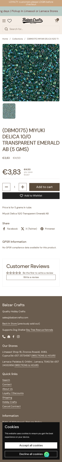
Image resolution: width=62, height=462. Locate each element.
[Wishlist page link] (9, 21)
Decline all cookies (31, 454)
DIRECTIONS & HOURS (26, 365)
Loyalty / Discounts (13, 393)
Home (5, 38)
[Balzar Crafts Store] (32, 21)
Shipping (7, 397)
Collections (17, 38)
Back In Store (9, 323)
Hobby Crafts (9, 402)
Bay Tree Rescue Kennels (39, 329)
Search (6, 380)
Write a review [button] (31, 277)
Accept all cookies (31, 445)
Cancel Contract (11, 406)
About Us (7, 388)
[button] (56, 21)
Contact (7, 384)
